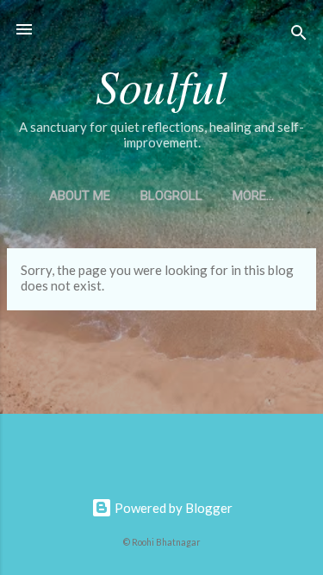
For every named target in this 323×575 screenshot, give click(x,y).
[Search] (299, 35)
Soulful (161, 85)
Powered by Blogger (172, 508)
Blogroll (171, 195)
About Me (79, 195)
